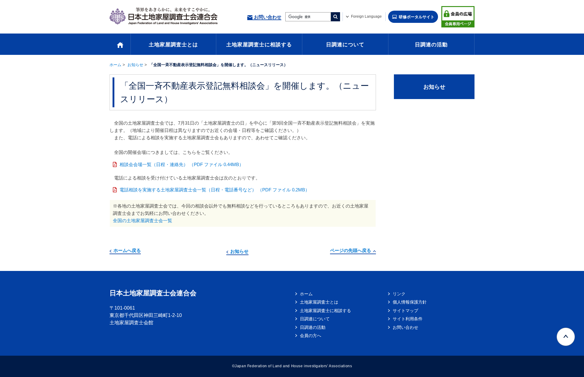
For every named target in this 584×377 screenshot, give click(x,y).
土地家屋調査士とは (173, 45)
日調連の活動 (431, 45)
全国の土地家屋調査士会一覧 (142, 220)
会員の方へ (310, 335)
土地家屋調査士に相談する (259, 45)
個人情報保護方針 (410, 302)
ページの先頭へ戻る (350, 250)
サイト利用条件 (407, 318)
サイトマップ (405, 310)
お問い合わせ (267, 17)
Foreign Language (366, 16)
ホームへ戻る (127, 250)
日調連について (345, 45)
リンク (399, 293)
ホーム (115, 64)
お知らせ (135, 64)
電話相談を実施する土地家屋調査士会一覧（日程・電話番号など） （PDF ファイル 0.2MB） (215, 189)
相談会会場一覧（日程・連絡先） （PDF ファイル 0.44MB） (182, 164)
